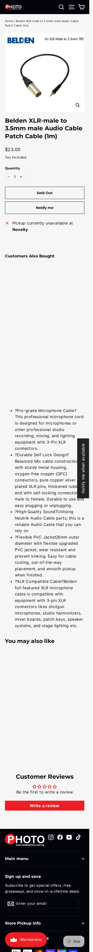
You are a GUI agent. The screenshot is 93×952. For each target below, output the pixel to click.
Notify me (45, 207)
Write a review (45, 805)
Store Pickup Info (23, 923)
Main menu (17, 858)
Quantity (12, 168)
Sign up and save (23, 876)
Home (9, 21)
